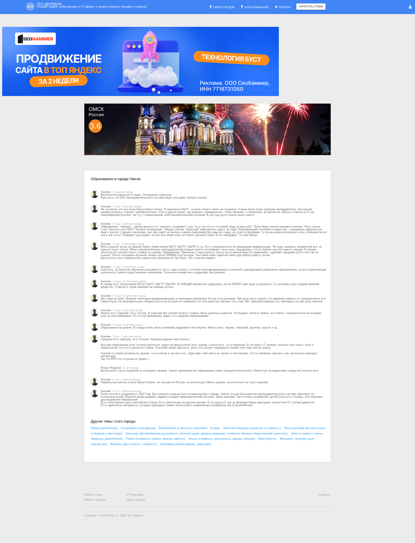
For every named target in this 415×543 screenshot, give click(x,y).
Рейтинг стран (93, 494)
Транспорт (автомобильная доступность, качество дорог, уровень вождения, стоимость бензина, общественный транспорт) (206, 433)
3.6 (95, 126)
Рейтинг (285, 7)
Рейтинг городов (95, 499)
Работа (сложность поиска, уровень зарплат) (155, 438)
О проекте (324, 494)
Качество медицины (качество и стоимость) (252, 428)
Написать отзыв (311, 6)
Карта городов (223, 7)
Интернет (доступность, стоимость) (133, 444)
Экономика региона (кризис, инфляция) (185, 444)
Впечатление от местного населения (183, 428)
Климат (215, 428)
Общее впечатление (104, 428)
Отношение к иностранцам (138, 428)
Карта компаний (256, 7)
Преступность (267, 438)
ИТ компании (134, 494)
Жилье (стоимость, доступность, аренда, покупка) (221, 438)
